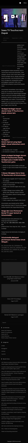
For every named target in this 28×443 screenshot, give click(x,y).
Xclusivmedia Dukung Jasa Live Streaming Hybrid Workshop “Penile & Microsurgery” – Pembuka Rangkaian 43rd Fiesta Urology (13, 398)
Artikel (5, 40)
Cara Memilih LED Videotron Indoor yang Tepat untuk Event (14, 277)
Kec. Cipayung (21, 249)
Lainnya (3, 351)
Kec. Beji (24, 247)
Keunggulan (4, 348)
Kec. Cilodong (13, 249)
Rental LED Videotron (6, 330)
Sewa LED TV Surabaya (14, 299)
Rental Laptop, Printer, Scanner (8, 338)
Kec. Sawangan (17, 247)
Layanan (3, 354)
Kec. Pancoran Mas (6, 245)
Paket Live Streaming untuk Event (9, 431)
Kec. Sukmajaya (16, 245)
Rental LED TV (4, 334)
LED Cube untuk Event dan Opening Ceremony (12, 426)
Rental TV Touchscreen (6, 332)
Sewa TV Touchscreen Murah (13, 101)
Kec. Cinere (10, 251)
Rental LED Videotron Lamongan (14, 315)
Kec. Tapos (10, 247)
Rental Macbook (5, 336)
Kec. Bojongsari (5, 249)
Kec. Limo (3, 251)
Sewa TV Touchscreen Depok (20, 53)
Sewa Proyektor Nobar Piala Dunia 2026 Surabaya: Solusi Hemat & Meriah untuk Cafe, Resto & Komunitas (13, 384)
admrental (6, 38)
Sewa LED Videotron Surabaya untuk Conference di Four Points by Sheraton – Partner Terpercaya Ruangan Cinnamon (13, 373)
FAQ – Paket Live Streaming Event (9, 428)
